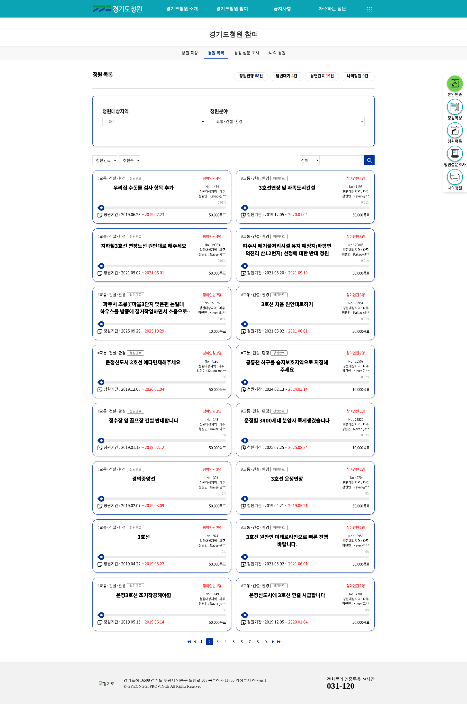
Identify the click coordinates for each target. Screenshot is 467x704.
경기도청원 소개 (182, 8)
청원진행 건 (251, 76)
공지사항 (282, 8)
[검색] (369, 160)
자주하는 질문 (332, 8)
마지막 (278, 643)
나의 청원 (277, 53)
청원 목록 (216, 53)
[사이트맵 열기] (369, 9)
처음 (188, 643)
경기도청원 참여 (232, 8)
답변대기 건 (286, 76)
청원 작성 (189, 53)
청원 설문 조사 (246, 53)
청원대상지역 (115, 111)
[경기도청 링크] (106, 683)
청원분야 (219, 111)
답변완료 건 (322, 76)
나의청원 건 (357, 76)
